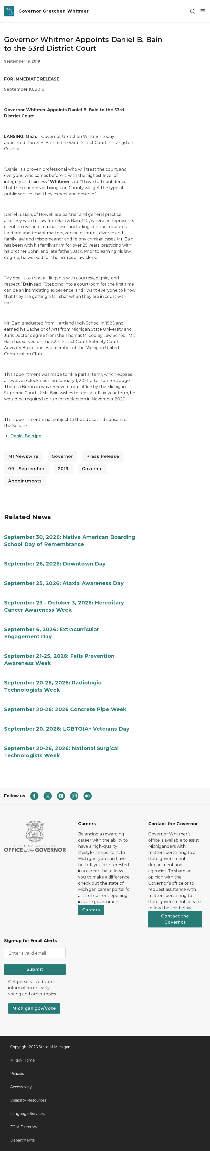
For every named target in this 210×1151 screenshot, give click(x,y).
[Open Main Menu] (203, 11)
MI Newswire (23, 456)
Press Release (102, 456)
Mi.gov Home (22, 1060)
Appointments (25, 481)
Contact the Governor (175, 919)
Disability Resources (28, 1100)
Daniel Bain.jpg (25, 435)
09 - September (26, 468)
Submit (35, 969)
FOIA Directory (23, 1127)
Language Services (27, 1113)
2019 (63, 468)
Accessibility (21, 1087)
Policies (17, 1073)
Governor (62, 456)
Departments (22, 1140)
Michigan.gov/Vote (34, 1008)
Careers (91, 909)
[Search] (193, 11)
